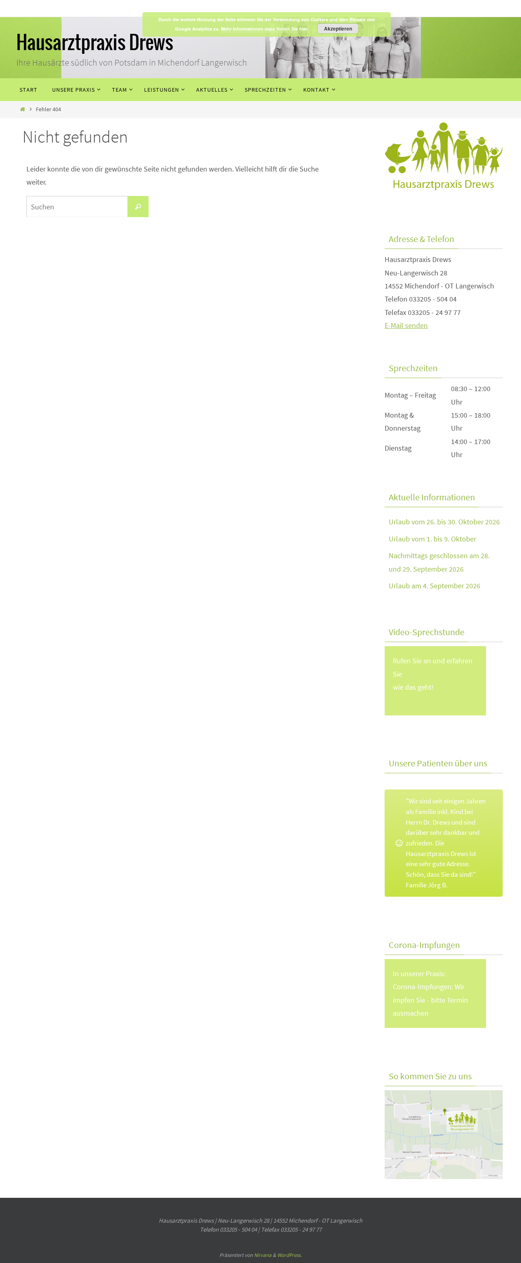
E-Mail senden (406, 325)
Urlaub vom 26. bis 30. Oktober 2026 (444, 521)
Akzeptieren (338, 28)
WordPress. (289, 1255)
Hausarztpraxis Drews (94, 43)
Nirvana (262, 1255)
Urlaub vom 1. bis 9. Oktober (432, 538)
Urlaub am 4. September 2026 (434, 585)
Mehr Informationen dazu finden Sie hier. (264, 29)
